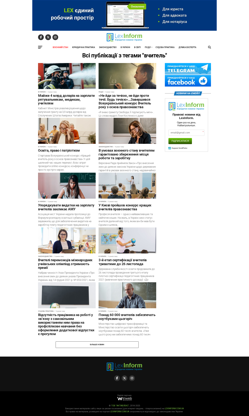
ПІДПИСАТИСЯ (180, 141)
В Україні (125, 47)
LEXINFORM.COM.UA (174, 408)
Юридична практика (83, 47)
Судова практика (165, 47)
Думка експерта (187, 47)
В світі (137, 47)
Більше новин (97, 344)
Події (148, 47)
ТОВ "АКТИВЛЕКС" (120, 405)
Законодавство (108, 47)
